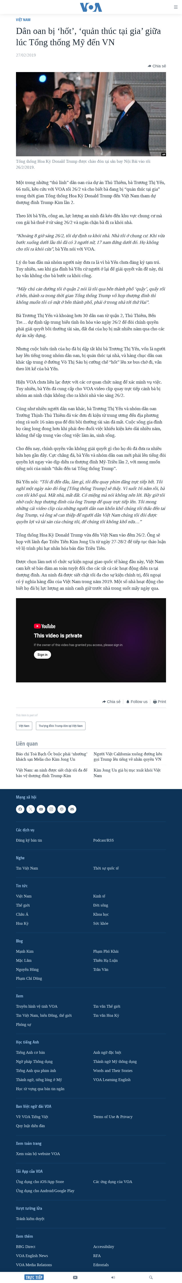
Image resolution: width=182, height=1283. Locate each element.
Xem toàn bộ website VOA (38, 1153)
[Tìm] (151, 1277)
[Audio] (113, 1277)
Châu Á (22, 914)
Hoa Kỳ (22, 923)
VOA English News (32, 1255)
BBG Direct (25, 1246)
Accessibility (103, 1246)
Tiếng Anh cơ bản (30, 1052)
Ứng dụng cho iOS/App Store (40, 1181)
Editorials (101, 1264)
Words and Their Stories (113, 1070)
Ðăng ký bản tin (29, 840)
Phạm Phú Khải (106, 951)
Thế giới (23, 905)
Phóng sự (23, 1024)
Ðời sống (100, 905)
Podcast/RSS (103, 840)
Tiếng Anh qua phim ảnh (36, 1070)
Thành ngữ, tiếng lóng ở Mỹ (39, 1079)
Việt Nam (23, 19)
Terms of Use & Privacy (113, 1116)
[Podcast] (61, 809)
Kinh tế (99, 896)
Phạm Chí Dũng (29, 978)
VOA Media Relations (34, 1264)
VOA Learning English (112, 1079)
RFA (97, 1255)
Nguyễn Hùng (27, 969)
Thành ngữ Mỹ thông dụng (115, 1061)
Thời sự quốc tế (106, 868)
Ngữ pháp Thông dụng (34, 1061)
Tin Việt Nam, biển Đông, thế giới (44, 1015)
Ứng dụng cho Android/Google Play (45, 1190)
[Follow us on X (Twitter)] (30, 809)
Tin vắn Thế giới (106, 1006)
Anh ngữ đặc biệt (107, 1052)
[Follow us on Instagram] (51, 809)
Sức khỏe (100, 923)
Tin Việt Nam (27, 868)
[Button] (157, 66)
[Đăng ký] (72, 809)
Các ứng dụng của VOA (112, 1181)
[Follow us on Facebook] (20, 809)
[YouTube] (75, 1277)
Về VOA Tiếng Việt (32, 1116)
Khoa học (101, 914)
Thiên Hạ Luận (105, 960)
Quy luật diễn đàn (30, 1125)
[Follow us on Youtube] (41, 809)
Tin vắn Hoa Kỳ (106, 1015)
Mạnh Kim (25, 951)
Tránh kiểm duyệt (30, 1218)
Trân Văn (100, 969)
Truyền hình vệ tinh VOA (36, 1006)
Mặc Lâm (24, 960)
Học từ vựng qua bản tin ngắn (40, 1088)
